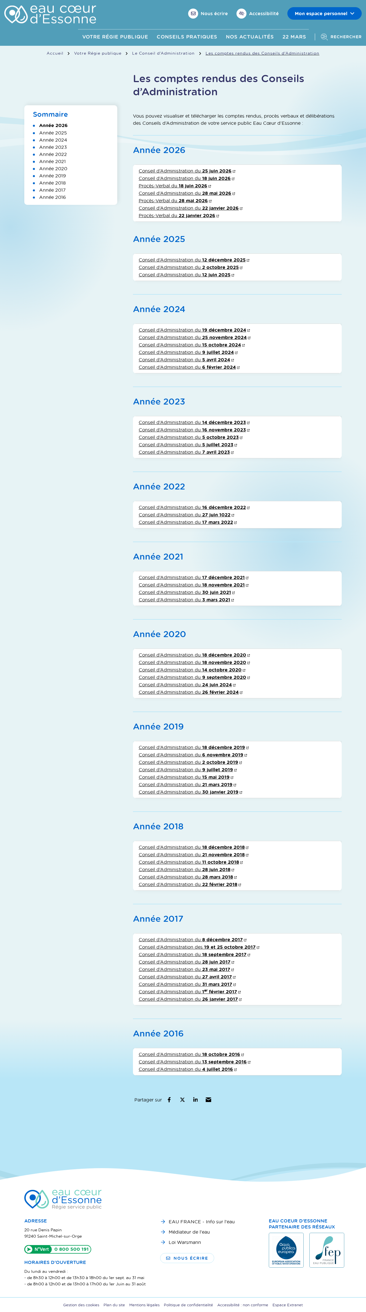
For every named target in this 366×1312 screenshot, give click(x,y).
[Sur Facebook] (169, 1100)
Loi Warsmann (185, 1242)
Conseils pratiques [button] (187, 36)
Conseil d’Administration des (199, 947)
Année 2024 (53, 140)
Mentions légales (144, 1304)
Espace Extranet (287, 1304)
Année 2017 (52, 190)
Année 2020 (53, 168)
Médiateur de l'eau (189, 1232)
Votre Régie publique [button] (115, 36)
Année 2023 (53, 147)
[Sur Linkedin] (195, 1100)
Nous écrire (191, 1258)
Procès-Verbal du (175, 186)
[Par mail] (209, 1100)
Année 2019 (52, 176)
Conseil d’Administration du (187, 171)
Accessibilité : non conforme (242, 1304)
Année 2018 (52, 183)
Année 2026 (53, 125)
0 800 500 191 (71, 1249)
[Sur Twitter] (182, 1100)
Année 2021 (52, 161)
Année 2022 (53, 154)
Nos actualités (250, 36)
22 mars (294, 36)
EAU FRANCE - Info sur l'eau (202, 1221)
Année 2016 (52, 197)
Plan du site (114, 1304)
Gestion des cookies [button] (81, 1304)
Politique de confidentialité (188, 1304)
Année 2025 (53, 133)
